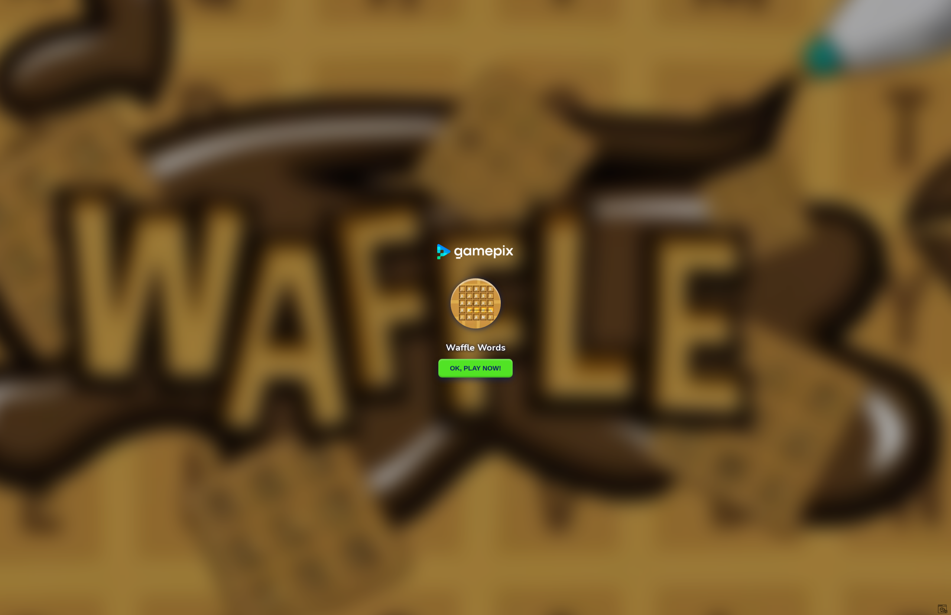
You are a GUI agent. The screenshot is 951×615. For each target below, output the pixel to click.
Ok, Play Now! (475, 368)
